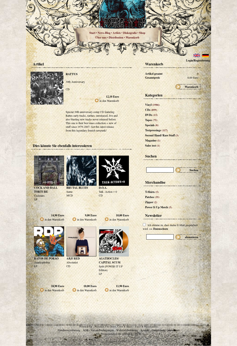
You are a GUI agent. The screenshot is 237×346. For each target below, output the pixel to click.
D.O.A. (103, 188)
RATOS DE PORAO (46, 258)
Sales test (152, 145)
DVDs (151, 115)
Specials (152, 125)
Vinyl (152, 105)
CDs (151, 110)
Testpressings (156, 130)
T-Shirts (152, 192)
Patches (152, 197)
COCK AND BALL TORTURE (46, 190)
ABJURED (73, 258)
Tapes (151, 120)
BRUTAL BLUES (77, 188)
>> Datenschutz (158, 229)
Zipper (151, 202)
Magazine (152, 140)
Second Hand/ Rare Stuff (162, 135)
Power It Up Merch (158, 207)
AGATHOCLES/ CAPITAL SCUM (109, 260)
